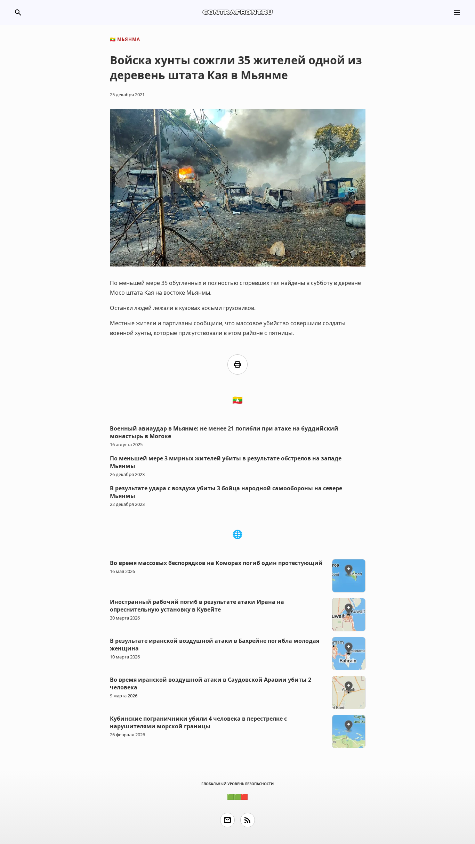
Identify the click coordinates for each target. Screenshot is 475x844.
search (18, 12)
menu (457, 12)
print (237, 364)
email (227, 820)
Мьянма (125, 39)
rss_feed (247, 820)
